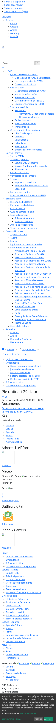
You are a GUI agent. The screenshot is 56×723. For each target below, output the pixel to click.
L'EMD (10, 349)
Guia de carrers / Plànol (18, 608)
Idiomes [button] (10, 20)
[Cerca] (37, 63)
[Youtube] (35, 663)
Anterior (6, 500)
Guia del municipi (15, 612)
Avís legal (10, 676)
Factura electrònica (16, 589)
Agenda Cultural (14, 625)
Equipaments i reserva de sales (22, 634)
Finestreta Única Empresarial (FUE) (23, 592)
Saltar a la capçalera (14, 1)
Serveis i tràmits (10, 569)
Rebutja (38, 719)
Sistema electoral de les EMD (25, 375)
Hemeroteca (12, 657)
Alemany (14, 33)
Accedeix (6, 465)
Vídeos (9, 428)
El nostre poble (9, 595)
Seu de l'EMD (12, 572)
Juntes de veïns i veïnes (16, 354)
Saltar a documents (14, 8)
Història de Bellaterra (17, 599)
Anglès (13, 29)
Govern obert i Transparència (21, 385)
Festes (9, 631)
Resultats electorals (20, 372)
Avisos (9, 435)
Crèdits (9, 666)
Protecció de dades (16, 673)
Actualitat (6, 644)
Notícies (10, 425)
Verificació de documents (19, 582)
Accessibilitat (12, 679)
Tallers (9, 628)
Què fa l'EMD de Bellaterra (19, 359)
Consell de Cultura (15, 641)
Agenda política (14, 441)
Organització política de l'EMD (25, 365)
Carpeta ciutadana (15, 579)
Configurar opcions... (11, 719)
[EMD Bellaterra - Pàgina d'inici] (18, 53)
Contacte (6, 16)
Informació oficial (15, 382)
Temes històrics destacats (19, 618)
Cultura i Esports (10, 621)
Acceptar (48, 719)
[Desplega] (16, 349)
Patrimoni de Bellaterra (18, 602)
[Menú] (3, 68)
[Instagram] (47, 663)
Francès (14, 36)
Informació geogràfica (17, 615)
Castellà (14, 26)
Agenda (10, 432)
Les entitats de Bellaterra (19, 638)
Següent (14, 500)
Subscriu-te (7, 524)
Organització (29, 349)
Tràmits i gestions (15, 576)
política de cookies (27, 713)
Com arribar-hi (13, 605)
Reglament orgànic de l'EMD (25, 379)
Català (13, 23)
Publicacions (12, 438)
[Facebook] (23, 663)
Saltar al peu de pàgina (16, 11)
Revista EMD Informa (17, 654)
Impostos (11, 585)
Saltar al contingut (13, 4)
